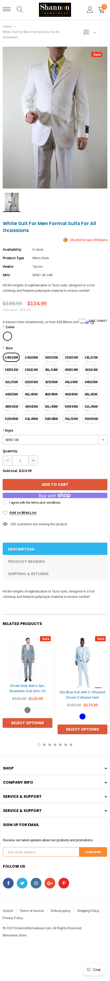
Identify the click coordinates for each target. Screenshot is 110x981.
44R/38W (90, 382)
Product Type (13, 258)
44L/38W (71, 382)
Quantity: (10, 451)
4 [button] (55, 744)
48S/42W (31, 407)
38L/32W (91, 357)
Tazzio (37, 267)
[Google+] (50, 883)
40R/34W (71, 370)
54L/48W (31, 419)
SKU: (6, 275)
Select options (27, 723)
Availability (12, 249)
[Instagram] (36, 883)
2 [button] (44, 744)
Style (8, 431)
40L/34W (51, 370)
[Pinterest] (63, 883)
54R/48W (51, 419)
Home (7, 27)
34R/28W (11, 357)
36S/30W (71, 357)
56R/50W (91, 419)
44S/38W (11, 394)
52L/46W (91, 407)
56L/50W (71, 419)
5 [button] (60, 744)
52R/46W (11, 419)
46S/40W (71, 394)
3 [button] (49, 744)
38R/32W (11, 370)
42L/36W (11, 382)
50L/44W (51, 407)
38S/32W (31, 370)
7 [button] (71, 744)
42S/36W (51, 382)
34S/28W (31, 357)
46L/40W (31, 394)
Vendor (8, 267)
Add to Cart (55, 484)
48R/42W (11, 407)
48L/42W (90, 394)
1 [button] (39, 744)
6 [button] (65, 744)
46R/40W (51, 394)
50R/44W (71, 407)
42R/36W (31, 382)
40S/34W (91, 370)
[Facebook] (8, 883)
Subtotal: (10, 471)
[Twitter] (22, 883)
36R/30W (51, 357)
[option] (55, 118)
